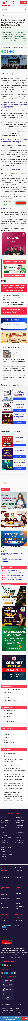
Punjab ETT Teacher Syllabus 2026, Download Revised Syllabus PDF (13, 789)
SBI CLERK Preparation (4, 895)
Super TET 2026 (19, 840)
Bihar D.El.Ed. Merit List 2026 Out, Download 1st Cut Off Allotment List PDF (14, 775)
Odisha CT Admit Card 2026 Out (13, 325)
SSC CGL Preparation (4, 904)
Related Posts (5, 489)
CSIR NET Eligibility (9, 721)
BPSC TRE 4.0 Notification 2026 (15, 575)
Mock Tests (18, 918)
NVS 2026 (3, 840)
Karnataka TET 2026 (6, 854)
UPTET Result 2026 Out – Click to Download (14, 262)
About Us (4, 918)
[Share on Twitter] (13, 51)
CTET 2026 (4, 817)
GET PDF (24, 1018)
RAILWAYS (18, 898)
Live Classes (18, 920)
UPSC (17, 908)
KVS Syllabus (4, 859)
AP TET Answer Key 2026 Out (14, 579)
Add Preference (21, 203)
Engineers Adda (19, 875)
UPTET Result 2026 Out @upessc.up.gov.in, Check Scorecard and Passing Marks (14, 755)
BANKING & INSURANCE (19, 892)
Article (5, 482)
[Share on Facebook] (10, 51)
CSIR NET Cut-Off (8, 719)
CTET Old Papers (5, 828)
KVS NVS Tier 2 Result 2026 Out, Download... (12, 527)
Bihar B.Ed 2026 (19, 832)
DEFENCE (18, 903)
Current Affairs (5, 877)
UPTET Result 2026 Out (12, 570)
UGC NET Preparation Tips (10, 700)
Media (3, 923)
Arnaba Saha (5, 47)
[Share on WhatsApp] (2, 51)
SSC (17, 896)
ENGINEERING (20, 906)
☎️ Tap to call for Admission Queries (14, 275)
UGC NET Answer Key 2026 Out (15, 573)
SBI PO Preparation (6, 892)
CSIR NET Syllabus (8, 713)
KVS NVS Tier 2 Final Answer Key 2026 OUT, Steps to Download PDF (13, 764)
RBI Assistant (4, 907)
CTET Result (4, 825)
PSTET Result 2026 (6, 851)
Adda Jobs (4, 875)
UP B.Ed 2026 (4, 843)
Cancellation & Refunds (8, 1010)
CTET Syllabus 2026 (9, 734)
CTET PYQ (6, 740)
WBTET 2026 (18, 837)
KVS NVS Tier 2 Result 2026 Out (15, 577)
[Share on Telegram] (5, 51)
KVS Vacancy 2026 (6, 837)
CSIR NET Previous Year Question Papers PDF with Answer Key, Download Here (14, 799)
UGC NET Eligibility (8, 697)
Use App (23, 2)
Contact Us (5, 920)
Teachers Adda (19, 867)
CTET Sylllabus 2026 (6, 820)
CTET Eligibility (8, 737)
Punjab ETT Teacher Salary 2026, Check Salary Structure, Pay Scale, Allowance (14, 784)
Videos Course (19, 923)
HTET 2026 (4, 856)
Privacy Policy (17, 1012)
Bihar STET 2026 (19, 843)
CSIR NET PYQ (8, 716)
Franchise (4, 929)
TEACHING (19, 901)
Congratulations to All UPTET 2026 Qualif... (12, 547)
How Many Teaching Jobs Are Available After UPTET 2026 (13, 760)
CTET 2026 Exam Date (9, 732)
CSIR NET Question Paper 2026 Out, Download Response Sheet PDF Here (13, 780)
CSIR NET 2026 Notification (11, 710)
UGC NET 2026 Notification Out (12, 689)
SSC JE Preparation (6, 901)
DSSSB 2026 (4, 832)
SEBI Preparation (5, 898)
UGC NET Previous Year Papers (12, 695)
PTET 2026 (4, 835)
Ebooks (17, 925)
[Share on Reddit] (8, 51)
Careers (6, 926)
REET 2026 (18, 835)
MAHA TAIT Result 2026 (6, 848)
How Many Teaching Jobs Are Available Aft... (12, 508)
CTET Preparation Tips (9, 742)
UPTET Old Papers (20, 828)
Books (16, 928)
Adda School (18, 877)
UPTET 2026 (18, 817)
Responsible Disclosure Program (10, 1008)
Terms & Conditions (7, 1012)
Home (3, 13)
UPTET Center (19, 825)
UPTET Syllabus (19, 820)
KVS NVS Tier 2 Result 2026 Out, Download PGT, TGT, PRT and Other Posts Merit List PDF (14, 770)
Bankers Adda (18, 870)
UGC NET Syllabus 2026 (10, 692)
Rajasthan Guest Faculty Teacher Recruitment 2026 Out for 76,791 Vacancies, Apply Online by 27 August (13, 794)
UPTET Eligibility (19, 822)
